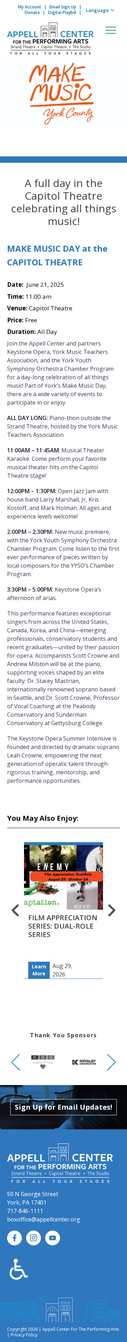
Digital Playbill (62, 12)
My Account (29, 7)
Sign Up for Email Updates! (63, 1107)
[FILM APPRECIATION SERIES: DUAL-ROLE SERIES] (63, 894)
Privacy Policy (24, 1335)
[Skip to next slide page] (111, 910)
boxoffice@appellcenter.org (43, 1219)
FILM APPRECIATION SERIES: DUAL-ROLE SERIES (62, 926)
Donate (32, 12)
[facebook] (14, 1238)
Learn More (39, 970)
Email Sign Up (62, 7)
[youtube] (52, 1238)
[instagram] (33, 1238)
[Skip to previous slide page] (15, 910)
